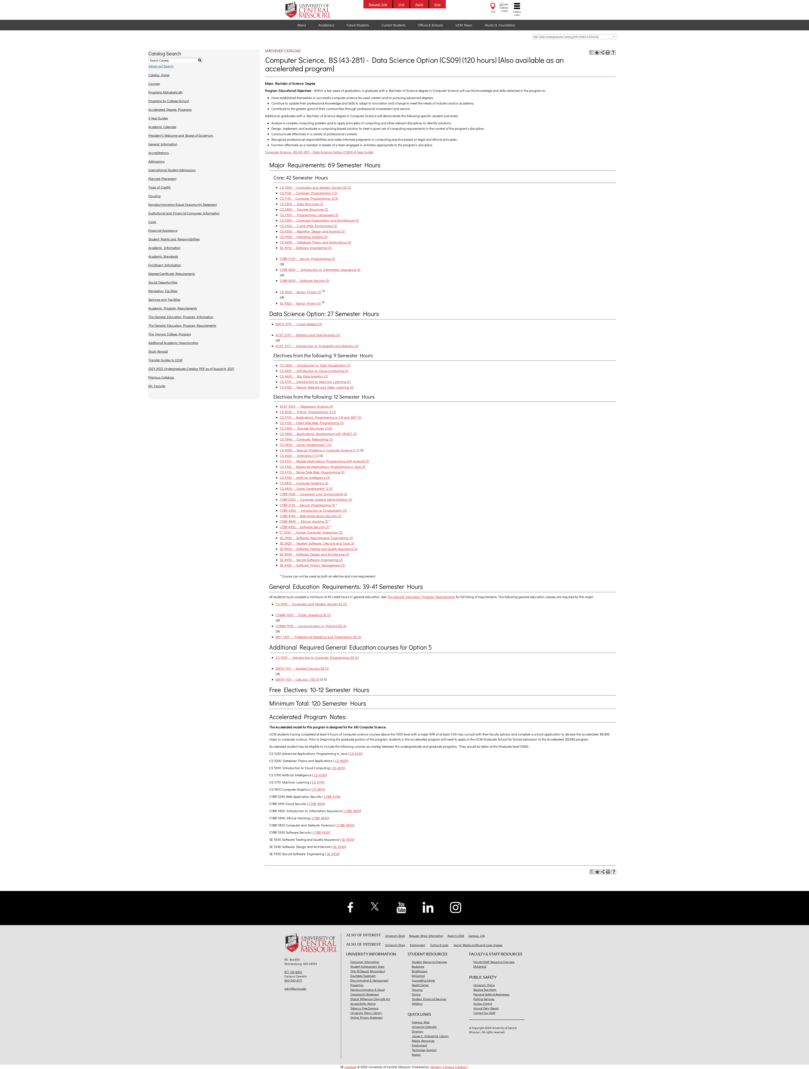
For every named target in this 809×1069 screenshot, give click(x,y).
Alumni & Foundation (500, 25)
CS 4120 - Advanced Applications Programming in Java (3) (323, 466)
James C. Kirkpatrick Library (430, 1036)
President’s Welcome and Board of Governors (180, 135)
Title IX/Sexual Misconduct (367, 971)
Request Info (378, 4)
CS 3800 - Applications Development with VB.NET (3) (318, 433)
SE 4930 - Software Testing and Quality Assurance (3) (319, 549)
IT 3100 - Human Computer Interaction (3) (311, 532)
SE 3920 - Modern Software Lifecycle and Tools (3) (317, 543)
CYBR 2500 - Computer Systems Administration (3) (316, 499)
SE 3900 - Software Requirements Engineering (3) (316, 538)
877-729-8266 (293, 972)
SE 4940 (338, 846)
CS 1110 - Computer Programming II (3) (309, 198)
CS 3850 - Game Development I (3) (306, 444)
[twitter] (375, 906)
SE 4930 (347, 839)
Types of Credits (159, 187)
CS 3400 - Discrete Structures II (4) (306, 428)
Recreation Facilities (162, 291)
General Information (162, 144)
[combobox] (574, 36)
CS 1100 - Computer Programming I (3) (309, 193)
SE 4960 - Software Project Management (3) (312, 565)
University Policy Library (366, 1013)
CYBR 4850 (344, 825)
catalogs (350, 1067)
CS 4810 (317, 789)
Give (437, 4)
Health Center (420, 985)
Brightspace (419, 971)
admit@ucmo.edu (295, 989)
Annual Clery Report (486, 1008)
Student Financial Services (429, 999)
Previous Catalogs (161, 377)
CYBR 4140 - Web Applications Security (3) (310, 516)
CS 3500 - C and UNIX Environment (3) (308, 226)
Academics (326, 25)
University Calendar (424, 1027)
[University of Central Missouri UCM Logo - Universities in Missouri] (312, 9)
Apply (419, 4)
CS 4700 (319, 775)
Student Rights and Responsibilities (174, 239)
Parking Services (483, 999)
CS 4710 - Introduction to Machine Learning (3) (315, 381)
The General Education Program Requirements (182, 325)
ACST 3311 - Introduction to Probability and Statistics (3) (317, 346)
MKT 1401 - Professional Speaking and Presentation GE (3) (318, 637)
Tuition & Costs (439, 945)
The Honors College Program (169, 334)
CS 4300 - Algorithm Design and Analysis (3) (312, 231)
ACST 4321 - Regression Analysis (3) (306, 406)
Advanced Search (161, 66)
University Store (395, 936)
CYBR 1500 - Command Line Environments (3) (313, 494)
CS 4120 (355, 753)
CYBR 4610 (316, 803)
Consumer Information (364, 962)
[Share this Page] (602, 52)
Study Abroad (158, 351)
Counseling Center (423, 980)
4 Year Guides (158, 118)
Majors (416, 1055)
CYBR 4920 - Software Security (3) (304, 280)
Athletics (417, 1004)
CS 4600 (340, 760)
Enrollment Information (164, 265)
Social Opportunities (162, 282)
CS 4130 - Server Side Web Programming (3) (312, 472)
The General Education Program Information (180, 317)
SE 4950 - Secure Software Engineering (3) (311, 559)
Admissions (156, 161)
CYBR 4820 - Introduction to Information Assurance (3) (320, 269)
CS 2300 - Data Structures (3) (301, 204)
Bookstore (418, 967)
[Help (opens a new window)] (613, 52)
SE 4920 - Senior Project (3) (300, 303)
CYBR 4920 (320, 832)
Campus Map (421, 1022)
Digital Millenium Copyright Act (370, 999)
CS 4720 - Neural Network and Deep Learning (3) (317, 387)
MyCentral (418, 976)
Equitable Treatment (363, 976)
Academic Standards (163, 256)
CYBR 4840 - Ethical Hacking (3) (304, 521)
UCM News (463, 25)
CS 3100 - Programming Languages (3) (309, 215)
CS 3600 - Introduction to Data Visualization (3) (315, 365)
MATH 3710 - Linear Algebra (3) (299, 324)
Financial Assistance (162, 230)
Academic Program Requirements (172, 308)
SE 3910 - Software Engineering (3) (306, 247)
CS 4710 (317, 782)
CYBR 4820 (351, 811)
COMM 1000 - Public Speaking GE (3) (303, 615)
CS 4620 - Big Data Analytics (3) (304, 376)
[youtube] (401, 907)
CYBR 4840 (319, 818)
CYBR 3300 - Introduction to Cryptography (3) (313, 510)
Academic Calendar (162, 127)
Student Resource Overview (429, 962)
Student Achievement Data (367, 967)
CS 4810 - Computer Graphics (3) (304, 483)
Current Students (393, 25)
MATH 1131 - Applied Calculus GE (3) (302, 668)
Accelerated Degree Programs (170, 109)
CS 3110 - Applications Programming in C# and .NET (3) (320, 417)
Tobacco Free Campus (364, 1008)
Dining (416, 994)
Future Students (358, 25)
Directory (417, 1031)
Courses (154, 83)
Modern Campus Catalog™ (449, 1067)
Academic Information (164, 247)
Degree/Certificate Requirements (171, 273)
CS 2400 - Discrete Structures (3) (304, 209)
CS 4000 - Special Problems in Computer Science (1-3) (319, 450)
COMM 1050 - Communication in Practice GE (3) (311, 626)
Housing (154, 196)
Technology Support (424, 1050)
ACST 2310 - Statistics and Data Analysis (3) (308, 335)
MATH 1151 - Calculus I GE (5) (297, 679)
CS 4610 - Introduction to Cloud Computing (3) (314, 370)
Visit (401, 4)
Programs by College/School (168, 101)
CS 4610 (337, 768)
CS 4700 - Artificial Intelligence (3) (305, 477)
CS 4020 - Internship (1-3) (299, 455)
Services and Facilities (164, 299)
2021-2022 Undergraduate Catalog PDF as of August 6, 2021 (191, 368)
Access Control (482, 1004)
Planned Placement (162, 178)
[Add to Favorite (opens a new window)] (597, 52)
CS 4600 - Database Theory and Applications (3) (315, 242)
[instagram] (455, 907)
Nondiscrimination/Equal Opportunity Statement (182, 204)
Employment (417, 945)
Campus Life (476, 936)
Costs (152, 222)
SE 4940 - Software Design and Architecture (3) (314, 554)
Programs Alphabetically (165, 92)
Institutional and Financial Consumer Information (184, 213)
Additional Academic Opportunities (173, 342)
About (301, 25)
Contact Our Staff (484, 1013)
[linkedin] (428, 907)
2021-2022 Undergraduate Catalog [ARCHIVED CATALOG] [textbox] (565, 37)
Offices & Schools (430, 25)
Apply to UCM (455, 936)
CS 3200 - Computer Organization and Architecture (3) (319, 220)
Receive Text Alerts (484, 990)
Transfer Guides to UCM (165, 360)
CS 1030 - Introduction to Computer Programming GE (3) (317, 657)
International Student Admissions (172, 170)
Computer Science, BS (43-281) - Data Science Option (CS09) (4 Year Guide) (319, 152)
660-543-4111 (293, 980)
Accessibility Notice (363, 1004)
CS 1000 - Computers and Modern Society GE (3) (315, 187)
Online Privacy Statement (366, 1017)
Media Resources (423, 1041)
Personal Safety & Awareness (491, 994)
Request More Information (426, 936)
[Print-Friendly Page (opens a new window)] (607, 52)
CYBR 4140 (331, 796)
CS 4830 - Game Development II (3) (306, 488)
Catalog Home (158, 75)
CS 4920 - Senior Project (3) (300, 292)
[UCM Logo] (312, 943)
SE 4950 (332, 854)
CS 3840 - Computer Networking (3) (306, 439)
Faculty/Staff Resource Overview (493, 962)
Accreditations (158, 152)
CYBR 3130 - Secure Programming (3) (307, 258)
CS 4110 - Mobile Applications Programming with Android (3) (324, 461)
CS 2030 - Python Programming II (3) (308, 412)
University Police (484, 985)
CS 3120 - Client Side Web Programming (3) (312, 423)
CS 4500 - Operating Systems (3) (303, 236)
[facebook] (350, 906)
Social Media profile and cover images (478, 945)
